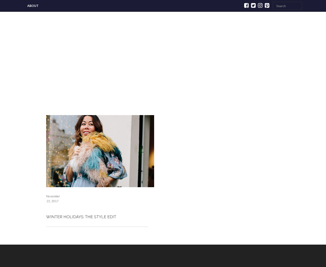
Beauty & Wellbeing (233, 69)
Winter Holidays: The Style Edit (81, 216)
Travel (75, 69)
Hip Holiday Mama (181, 69)
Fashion (106, 69)
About (33, 6)
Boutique (138, 69)
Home (49, 69)
